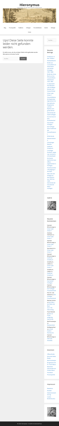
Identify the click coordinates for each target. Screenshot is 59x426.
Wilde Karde (50, 136)
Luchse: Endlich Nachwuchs (50, 331)
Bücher (46, 27)
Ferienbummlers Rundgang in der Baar (51, 169)
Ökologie (53, 27)
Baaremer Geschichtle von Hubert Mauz (51, 368)
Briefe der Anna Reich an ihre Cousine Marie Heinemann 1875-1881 (51, 77)
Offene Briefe (51, 354)
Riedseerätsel (51, 325)
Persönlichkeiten (37, 27)
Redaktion (50, 388)
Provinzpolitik (12, 27)
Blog (5, 27)
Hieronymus (29, 5)
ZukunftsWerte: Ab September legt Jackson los (51, 99)
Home (29, 32)
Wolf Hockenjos (51, 360)
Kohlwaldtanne (51, 60)
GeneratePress (38, 423)
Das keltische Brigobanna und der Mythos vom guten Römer (51, 106)
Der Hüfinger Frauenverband (51, 296)
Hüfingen (28, 27)
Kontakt (49, 390)
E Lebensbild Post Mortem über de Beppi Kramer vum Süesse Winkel (51, 87)
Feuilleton (20, 27)
